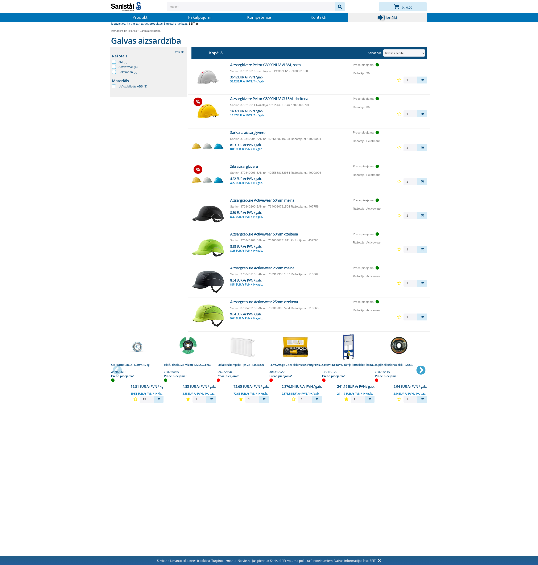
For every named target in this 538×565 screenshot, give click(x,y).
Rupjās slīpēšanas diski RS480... (394, 365)
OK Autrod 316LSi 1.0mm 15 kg (130, 365)
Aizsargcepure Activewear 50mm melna (262, 200)
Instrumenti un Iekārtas (124, 30)
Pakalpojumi (199, 17)
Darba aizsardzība (150, 30)
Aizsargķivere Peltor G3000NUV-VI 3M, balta (265, 64)
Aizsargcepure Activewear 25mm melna (262, 267)
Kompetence (259, 17)
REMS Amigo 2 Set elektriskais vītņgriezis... (295, 365)
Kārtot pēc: (375, 52)
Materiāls (120, 80)
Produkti (141, 17)
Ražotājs (119, 55)
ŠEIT (192, 23)
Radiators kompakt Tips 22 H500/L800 (240, 365)
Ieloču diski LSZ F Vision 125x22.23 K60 (187, 365)
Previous (117, 370)
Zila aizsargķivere (244, 166)
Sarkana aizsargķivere (247, 132)
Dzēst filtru (179, 51)
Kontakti (318, 17)
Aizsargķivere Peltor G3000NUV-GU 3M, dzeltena (269, 98)
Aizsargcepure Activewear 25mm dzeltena (264, 301)
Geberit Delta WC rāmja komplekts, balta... (348, 365)
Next (421, 370)
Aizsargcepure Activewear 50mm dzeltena (264, 234)
